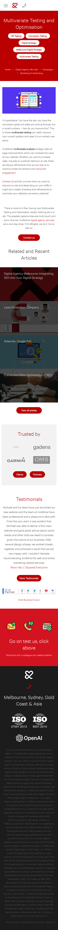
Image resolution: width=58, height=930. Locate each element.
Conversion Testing (38, 35)
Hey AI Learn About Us (44, 921)
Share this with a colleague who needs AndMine (29, 655)
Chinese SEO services (33, 897)
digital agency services (42, 219)
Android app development (30, 875)
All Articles (26, 921)
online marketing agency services (23, 779)
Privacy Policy (12, 921)
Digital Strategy (29, 42)
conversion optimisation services (25, 911)
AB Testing (16, 35)
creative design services (39, 830)
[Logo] (14, 5)
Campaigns (48, 69)
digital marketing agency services (20, 771)
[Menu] (6, 5)
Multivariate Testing (29, 56)
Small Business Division (29, 599)
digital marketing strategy (42, 768)
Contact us (29, 237)
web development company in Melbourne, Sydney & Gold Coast (29, 790)
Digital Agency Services (27, 69)
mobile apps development (41, 775)
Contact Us (8, 181)
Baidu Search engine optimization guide (24, 900)
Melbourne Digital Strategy (29, 49)
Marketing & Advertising (31, 72)
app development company (17, 871)
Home (8, 69)
